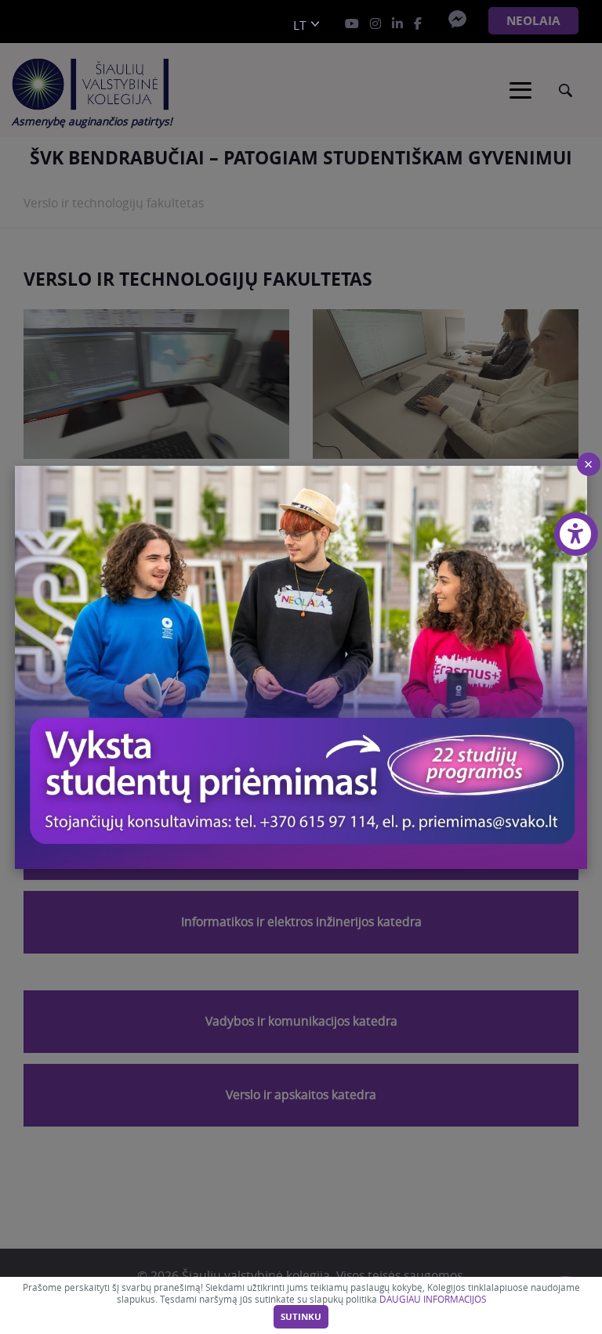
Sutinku (301, 1317)
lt (299, 25)
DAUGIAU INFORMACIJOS (432, 1299)
